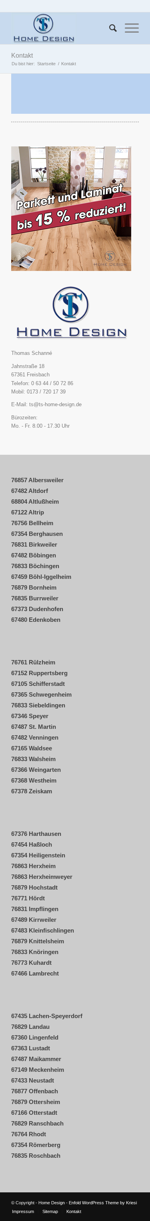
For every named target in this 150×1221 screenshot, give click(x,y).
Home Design (51, 1202)
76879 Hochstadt (34, 887)
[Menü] (128, 28)
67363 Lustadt (30, 1048)
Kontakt (22, 55)
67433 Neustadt (32, 1080)
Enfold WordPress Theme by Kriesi (103, 1202)
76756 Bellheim (32, 523)
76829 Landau (30, 1026)
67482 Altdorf (29, 490)
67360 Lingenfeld (34, 1037)
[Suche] (109, 28)
